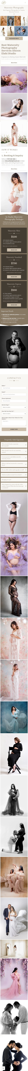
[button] (25, 2)
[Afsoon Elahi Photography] (3, 3)
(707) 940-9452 (11, 159)
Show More (14, 62)
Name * (3, 385)
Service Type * (5, 404)
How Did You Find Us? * (8, 411)
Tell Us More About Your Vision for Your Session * (12, 418)
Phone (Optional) (6, 398)
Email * (4, 392)
